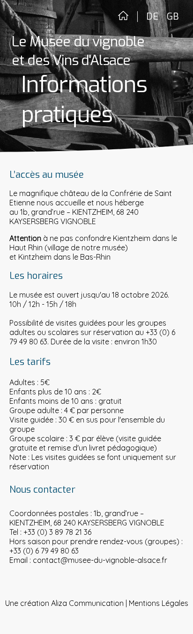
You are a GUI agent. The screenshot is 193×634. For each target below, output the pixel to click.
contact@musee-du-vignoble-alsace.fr (100, 560)
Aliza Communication (87, 603)
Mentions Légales (158, 603)
